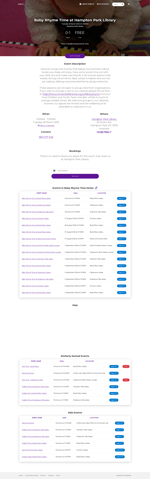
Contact (51, 475)
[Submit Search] (122, 4)
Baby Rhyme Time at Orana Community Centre (39, 239)
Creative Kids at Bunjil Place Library (34, 457)
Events (20, 4)
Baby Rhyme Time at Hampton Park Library (37, 259)
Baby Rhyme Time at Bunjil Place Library (36, 198)
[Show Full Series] (96, 188)
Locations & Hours (31, 475)
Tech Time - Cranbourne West (32, 380)
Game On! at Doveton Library (32, 450)
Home (21, 475)
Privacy (43, 475)
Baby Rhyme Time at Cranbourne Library (36, 205)
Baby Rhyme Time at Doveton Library (35, 218)
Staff (58, 475)
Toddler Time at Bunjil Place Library (34, 393)
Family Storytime (28, 373)
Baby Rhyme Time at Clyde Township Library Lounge (41, 245)
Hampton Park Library (104, 119)
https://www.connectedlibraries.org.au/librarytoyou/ (71, 94)
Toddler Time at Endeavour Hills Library (35, 400)
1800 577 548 (46, 137)
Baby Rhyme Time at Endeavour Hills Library (38, 212)
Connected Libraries (123, 475)
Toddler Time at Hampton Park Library (35, 387)
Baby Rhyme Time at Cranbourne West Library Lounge (41, 252)
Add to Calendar (47, 125)
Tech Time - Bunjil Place (30, 366)
